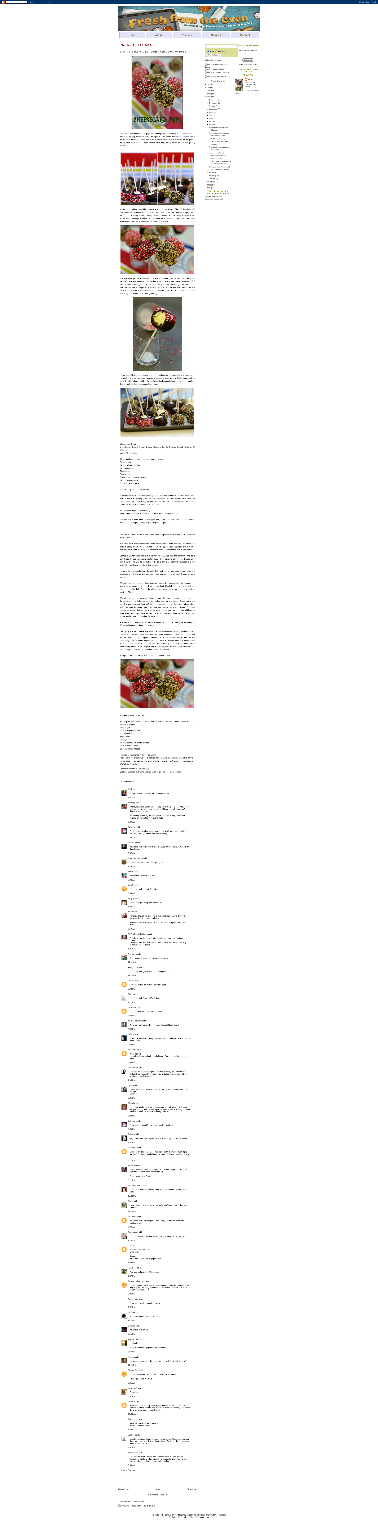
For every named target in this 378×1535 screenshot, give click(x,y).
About (159, 35)
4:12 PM (131, 1002)
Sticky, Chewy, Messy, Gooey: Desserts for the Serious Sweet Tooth (164, 215)
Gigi (130, 789)
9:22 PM (131, 1180)
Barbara (131, 1326)
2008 (209, 97)
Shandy (131, 1103)
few (172, 140)
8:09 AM (131, 893)
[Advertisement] (216, 244)
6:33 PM (131, 1062)
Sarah (130, 885)
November (213, 103)
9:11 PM (131, 1160)
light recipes (167, 772)
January (212, 179)
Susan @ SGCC (135, 1185)
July (211, 115)
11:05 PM (132, 1365)
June (211, 118)
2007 (209, 182)
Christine (132, 1007)
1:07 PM (131, 1276)
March (211, 173)
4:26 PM (131, 1016)
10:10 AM (132, 949)
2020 (209, 84)
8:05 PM (131, 1129)
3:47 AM (131, 822)
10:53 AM (132, 1430)
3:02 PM (131, 989)
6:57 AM (131, 853)
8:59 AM (131, 929)
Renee (131, 1357)
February (213, 176)
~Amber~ (132, 1268)
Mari (130, 994)
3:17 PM (131, 1321)
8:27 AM (131, 1227)
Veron (130, 872)
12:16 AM (132, 1211)
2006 (209, 185)
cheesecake (132, 772)
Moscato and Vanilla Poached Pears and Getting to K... (217, 155)
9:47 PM (131, 1447)
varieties (178, 140)
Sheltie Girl (133, 1370)
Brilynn (131, 1134)
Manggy (131, 803)
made (159, 140)
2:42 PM (131, 1307)
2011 (209, 88)
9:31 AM (131, 1383)
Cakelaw (132, 827)
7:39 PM (131, 1116)
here (122, 381)
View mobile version (157, 1495)
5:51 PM (131, 1334)
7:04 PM (131, 1080)
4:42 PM (131, 1029)
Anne (130, 912)
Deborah (132, 843)
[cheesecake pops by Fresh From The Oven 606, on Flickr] (157, 129)
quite (165, 140)
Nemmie (132, 954)
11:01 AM (132, 962)
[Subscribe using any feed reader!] (214, 70)
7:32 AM (131, 880)
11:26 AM (132, 975)
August (212, 112)
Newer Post (123, 1489)
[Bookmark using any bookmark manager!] (218, 67)
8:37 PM (131, 1142)
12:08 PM (132, 1263)
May (211, 121)
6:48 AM (131, 1465)
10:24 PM (132, 1196)
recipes (178, 772)
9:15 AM (131, 1240)
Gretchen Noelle (135, 858)
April (211, 124)
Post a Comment (129, 1470)
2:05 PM (131, 1294)
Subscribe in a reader (213, 60)
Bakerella (132, 1050)
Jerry (130, 1085)
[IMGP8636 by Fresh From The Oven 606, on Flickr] (157, 370)
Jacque (131, 1435)
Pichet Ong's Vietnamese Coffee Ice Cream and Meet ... (218, 141)
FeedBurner (252, 64)
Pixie (130, 1201)
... (129, 1246)
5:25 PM (131, 1044)
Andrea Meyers (135, 1021)
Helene (131, 1034)
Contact (245, 35)
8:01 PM (131, 1396)
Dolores (131, 1401)
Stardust (132, 1165)
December (213, 100)
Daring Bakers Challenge (149, 772)
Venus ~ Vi (133, 1339)
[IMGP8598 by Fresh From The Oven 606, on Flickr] (157, 436)
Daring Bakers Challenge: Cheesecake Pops (153, 51)
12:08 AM (132, 1414)
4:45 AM (131, 837)
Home (132, 35)
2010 (209, 91)
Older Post (192, 1489)
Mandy (250, 79)
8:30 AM (131, 906)
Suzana (131, 1312)
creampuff (132, 1388)
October (212, 106)
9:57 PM (131, 1352)
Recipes (187, 35)
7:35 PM (131, 1098)
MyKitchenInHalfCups (138, 934)
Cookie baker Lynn (136, 1281)
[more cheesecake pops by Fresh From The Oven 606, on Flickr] (157, 273)
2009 (209, 94)
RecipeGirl (133, 1232)
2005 (209, 188)
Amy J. (131, 898)
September (213, 109)
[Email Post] (147, 769)
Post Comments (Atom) (136, 1501)
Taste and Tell (152, 212)
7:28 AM (131, 866)
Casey (130, 981)
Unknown (132, 1148)
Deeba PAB (133, 1067)
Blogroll (216, 35)
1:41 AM (131, 797)
